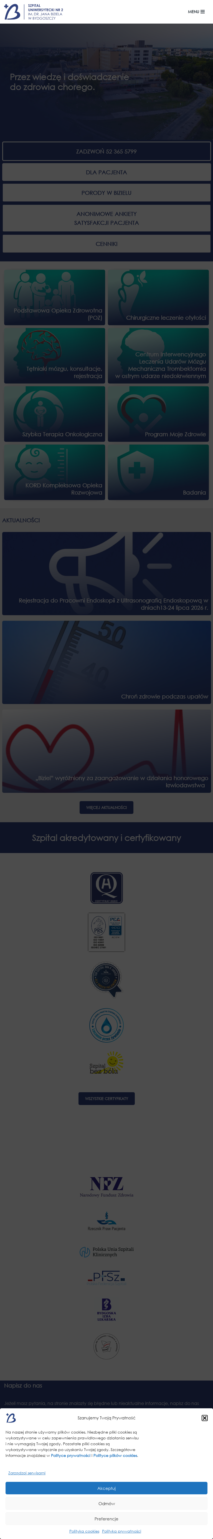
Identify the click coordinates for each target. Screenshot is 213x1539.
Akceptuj (106, 1488)
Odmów (106, 1503)
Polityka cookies (84, 1531)
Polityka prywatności (121, 1531)
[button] (204, 1418)
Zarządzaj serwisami (26, 1472)
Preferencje (106, 1518)
